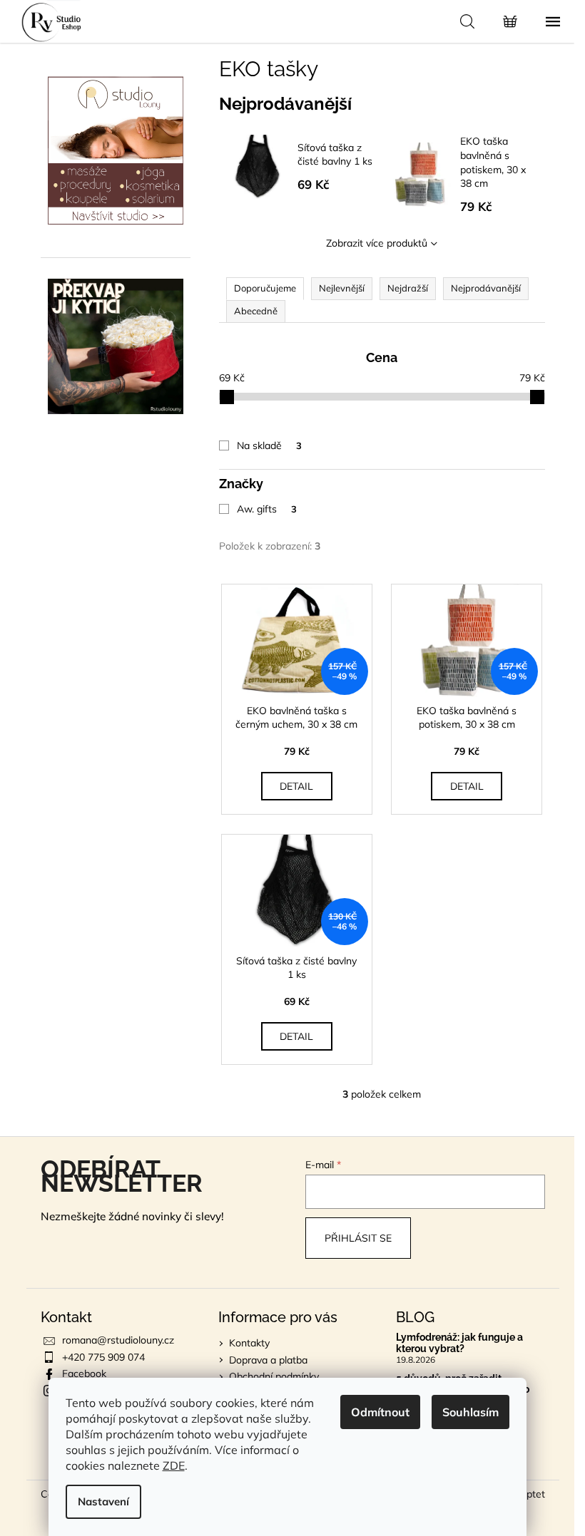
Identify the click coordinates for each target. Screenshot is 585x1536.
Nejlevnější (342, 288)
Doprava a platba (268, 1360)
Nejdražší (407, 288)
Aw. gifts (267, 508)
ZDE (174, 1465)
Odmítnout (380, 1412)
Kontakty (249, 1342)
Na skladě (269, 445)
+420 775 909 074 (103, 1357)
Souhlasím (470, 1412)
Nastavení (103, 1501)
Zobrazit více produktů (376, 243)
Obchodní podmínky (274, 1376)
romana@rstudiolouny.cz (118, 1340)
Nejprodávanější (486, 288)
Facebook (84, 1373)
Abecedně (256, 310)
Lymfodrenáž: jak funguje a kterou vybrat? (459, 1343)
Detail (296, 786)
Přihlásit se (358, 1238)
